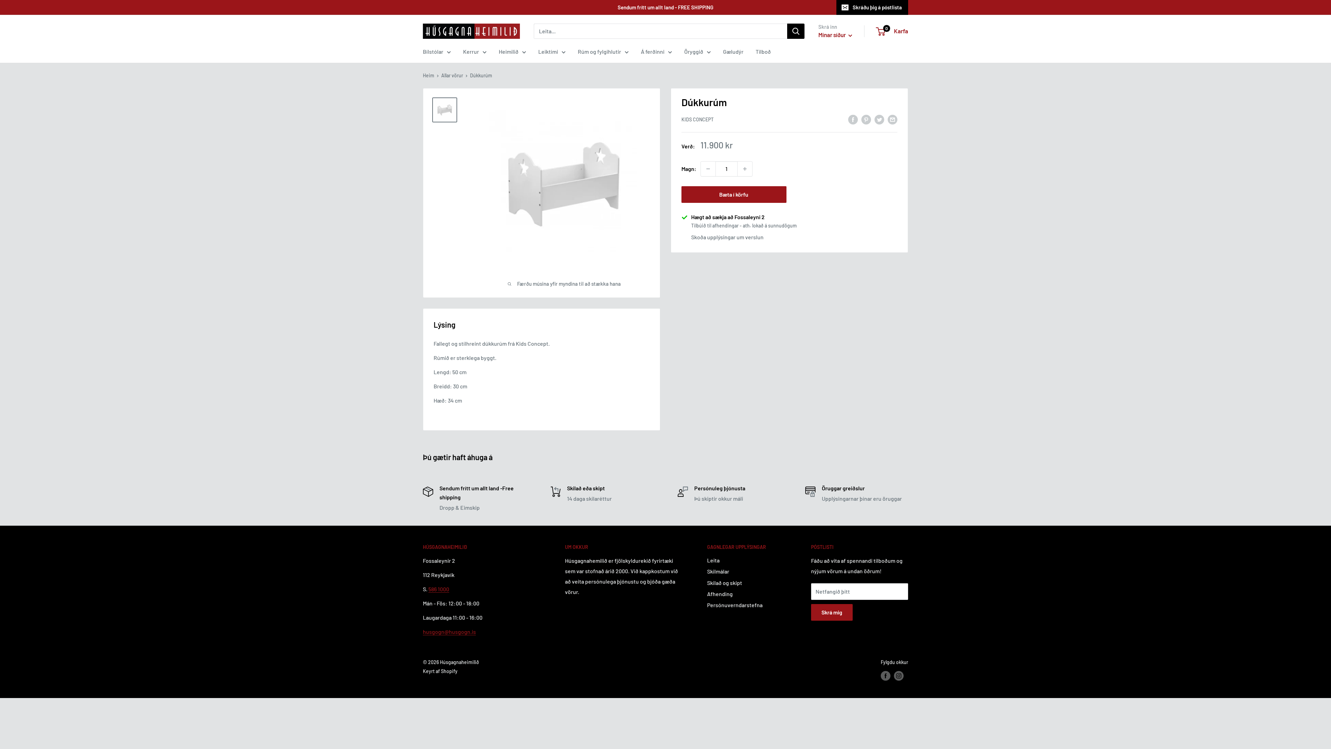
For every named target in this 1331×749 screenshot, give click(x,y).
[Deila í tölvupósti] (892, 119)
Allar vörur (452, 75)
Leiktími (548, 51)
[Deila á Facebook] (853, 119)
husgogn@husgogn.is (449, 631)
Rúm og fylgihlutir (599, 51)
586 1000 (438, 589)
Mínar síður (832, 34)
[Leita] (795, 31)
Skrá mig (831, 612)
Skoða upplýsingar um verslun (727, 237)
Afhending (720, 594)
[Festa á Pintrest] (866, 119)
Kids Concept (697, 119)
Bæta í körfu (733, 194)
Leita (713, 560)
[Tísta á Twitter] (879, 119)
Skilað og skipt (724, 582)
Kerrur (471, 51)
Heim (428, 75)
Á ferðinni (652, 51)
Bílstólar (433, 51)
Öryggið (693, 51)
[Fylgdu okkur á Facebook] (885, 676)
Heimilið (509, 51)
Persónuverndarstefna (735, 605)
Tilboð (763, 51)
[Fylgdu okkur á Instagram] (899, 676)
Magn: (688, 168)
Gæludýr (733, 51)
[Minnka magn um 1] (708, 169)
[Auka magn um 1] (745, 169)
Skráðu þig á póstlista (877, 7)
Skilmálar (718, 571)
